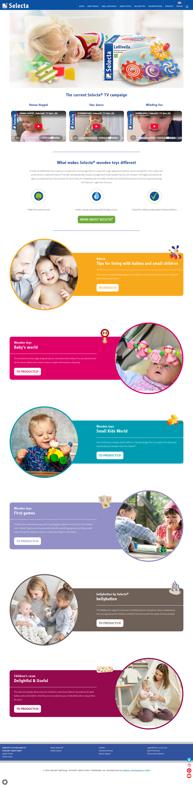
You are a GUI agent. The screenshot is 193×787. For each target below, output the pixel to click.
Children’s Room (155, 6)
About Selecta (56, 748)
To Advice (106, 288)
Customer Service (106, 751)
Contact (102, 748)
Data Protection (153, 751)
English (179, 6)
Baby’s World (93, 6)
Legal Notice (157, 748)
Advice (81, 6)
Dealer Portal (7, 754)
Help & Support (105, 754)
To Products (26, 371)
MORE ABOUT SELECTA (96, 219)
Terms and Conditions (155, 754)
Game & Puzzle (125, 6)
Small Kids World (109, 6)
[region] (96, 49)
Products (169, 6)
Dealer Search (56, 751)
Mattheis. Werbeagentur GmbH (136, 770)
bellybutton (140, 6)
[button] (13, 49)
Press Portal (7, 757)
